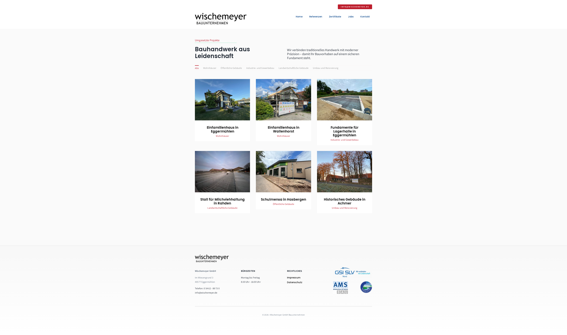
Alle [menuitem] (197, 68)
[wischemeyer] (221, 14)
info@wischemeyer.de (206, 292)
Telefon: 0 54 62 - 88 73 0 (207, 288)
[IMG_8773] (222, 80)
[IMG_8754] (283, 80)
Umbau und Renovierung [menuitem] (325, 68)
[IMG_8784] (344, 80)
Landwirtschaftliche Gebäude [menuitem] (293, 68)
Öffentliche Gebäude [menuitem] (231, 68)
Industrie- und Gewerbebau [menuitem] (260, 68)
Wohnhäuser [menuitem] (209, 68)
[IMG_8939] (222, 152)
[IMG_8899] (344, 152)
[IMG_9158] (283, 152)
